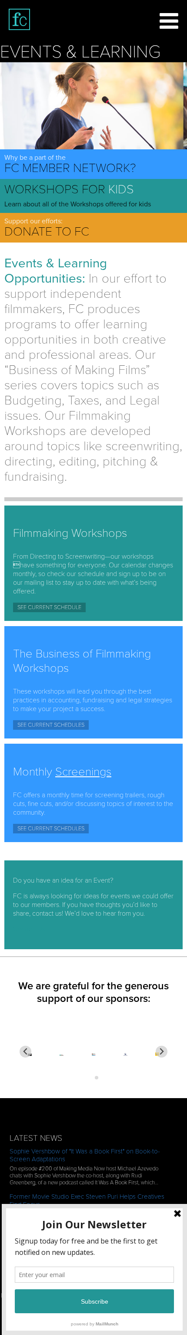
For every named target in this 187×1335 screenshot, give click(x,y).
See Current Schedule (49, 607)
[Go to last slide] (25, 1052)
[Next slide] (161, 1052)
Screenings (83, 772)
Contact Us (29, 929)
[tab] (90, 1077)
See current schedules (50, 724)
